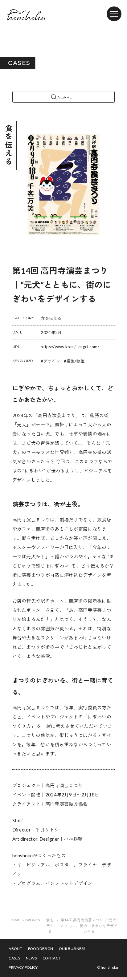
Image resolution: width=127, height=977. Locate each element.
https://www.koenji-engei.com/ (70, 346)
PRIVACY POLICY (23, 967)
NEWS (31, 958)
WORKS (33, 920)
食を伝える (51, 318)
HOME (14, 920)
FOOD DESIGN (40, 948)
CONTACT (51, 958)
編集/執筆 (75, 361)
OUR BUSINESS (72, 948)
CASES (14, 958)
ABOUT (15, 948)
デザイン (51, 361)
